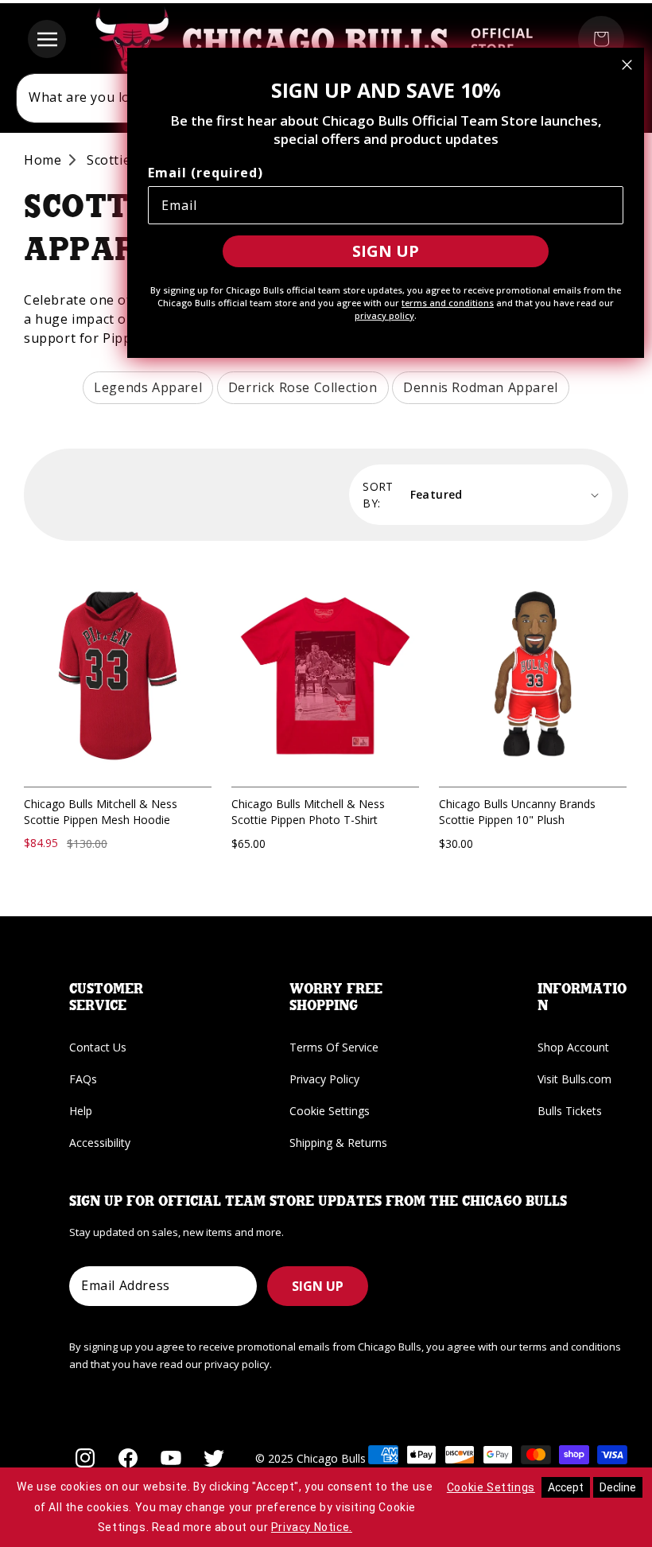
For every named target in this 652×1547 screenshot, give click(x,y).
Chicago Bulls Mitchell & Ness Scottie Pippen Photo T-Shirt (308, 811)
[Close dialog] (627, 65)
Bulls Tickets (570, 1110)
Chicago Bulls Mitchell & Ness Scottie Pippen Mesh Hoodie (100, 811)
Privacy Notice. (311, 1527)
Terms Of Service (333, 1047)
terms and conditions (448, 303)
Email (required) (205, 172)
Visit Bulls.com (574, 1078)
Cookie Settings (329, 1110)
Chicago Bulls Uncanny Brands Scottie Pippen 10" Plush (517, 811)
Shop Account (573, 1047)
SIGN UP (317, 1286)
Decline (618, 1487)
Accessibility (99, 1142)
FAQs (83, 1078)
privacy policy (384, 315)
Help (80, 1110)
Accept (566, 1487)
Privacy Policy (324, 1078)
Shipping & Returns (338, 1142)
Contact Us (97, 1047)
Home (42, 160)
